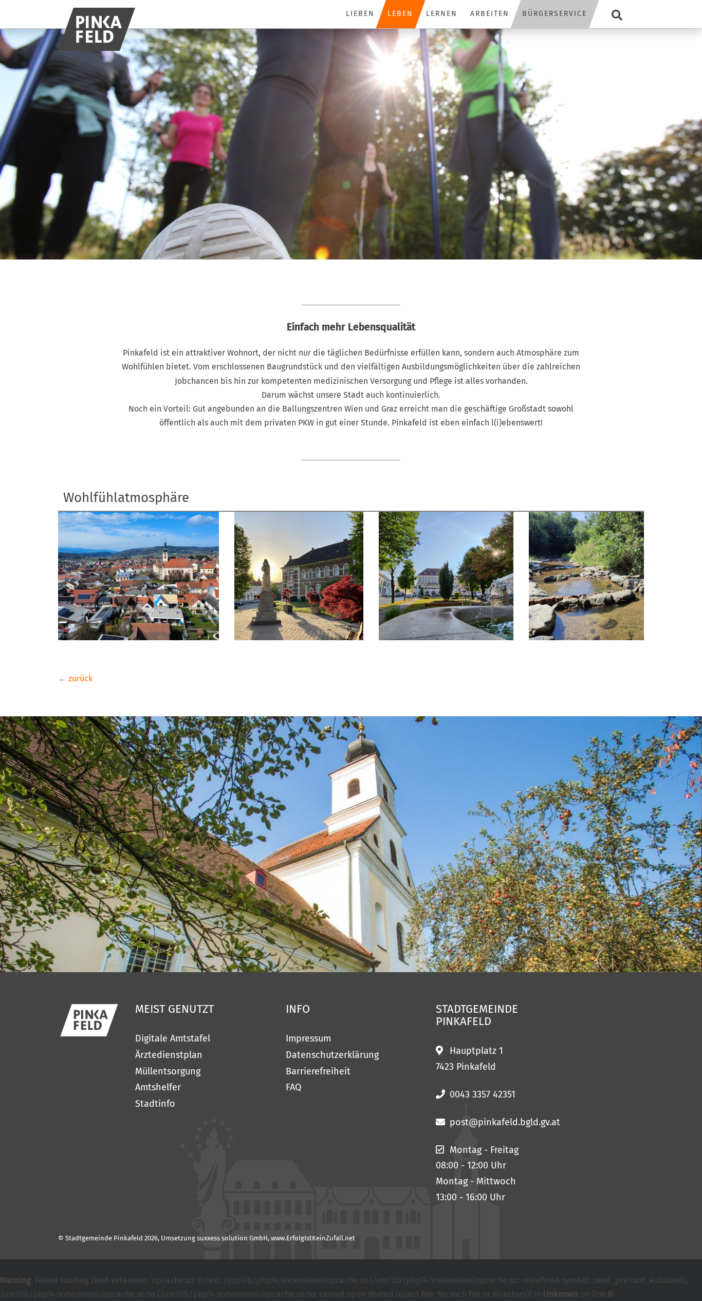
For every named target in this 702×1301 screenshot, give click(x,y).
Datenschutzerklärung (332, 1055)
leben (400, 13)
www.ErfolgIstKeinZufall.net (313, 1238)
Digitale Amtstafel (172, 1038)
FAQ (293, 1087)
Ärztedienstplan (168, 1055)
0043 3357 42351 (482, 1094)
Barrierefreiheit (318, 1071)
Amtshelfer (158, 1087)
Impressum (308, 1038)
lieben (360, 13)
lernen (441, 13)
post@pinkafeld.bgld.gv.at (505, 1122)
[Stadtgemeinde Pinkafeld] (96, 29)
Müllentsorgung (167, 1071)
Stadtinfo (155, 1103)
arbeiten (489, 13)
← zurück (75, 678)
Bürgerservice (554, 13)
